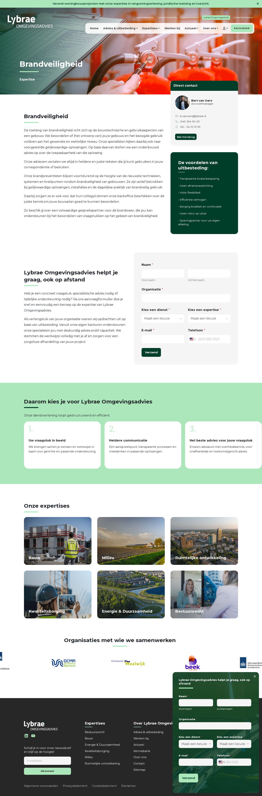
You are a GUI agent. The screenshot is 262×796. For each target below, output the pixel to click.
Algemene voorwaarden (41, 786)
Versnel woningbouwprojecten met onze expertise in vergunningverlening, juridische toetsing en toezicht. (131, 3)
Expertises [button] (149, 28)
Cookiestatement (104, 786)
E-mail (148, 330)
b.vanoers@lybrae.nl (193, 116)
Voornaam (148, 280)
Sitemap (139, 770)
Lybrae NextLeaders (243, 17)
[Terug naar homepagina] (30, 21)
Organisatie (152, 289)
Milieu (89, 757)
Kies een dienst (156, 310)
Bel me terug (186, 136)
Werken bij (172, 28)
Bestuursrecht (95, 732)
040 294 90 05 (190, 121)
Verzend (151, 352)
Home (94, 28)
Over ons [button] (209, 28)
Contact (139, 763)
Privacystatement (75, 786)
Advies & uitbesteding (148, 732)
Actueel (138, 744)
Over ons (139, 757)
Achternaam (196, 280)
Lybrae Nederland (144, 17)
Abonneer (47, 771)
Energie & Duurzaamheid (102, 744)
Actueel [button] (190, 28)
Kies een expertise (204, 310)
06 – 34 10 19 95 (190, 126)
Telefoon (196, 330)
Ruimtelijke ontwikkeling (102, 763)
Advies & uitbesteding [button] (119, 28)
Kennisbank (242, 28)
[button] (225, 28)
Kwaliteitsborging (97, 751)
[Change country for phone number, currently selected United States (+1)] (192, 339)
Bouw (89, 738)
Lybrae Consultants (167, 17)
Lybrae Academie (190, 17)
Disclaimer (128, 786)
